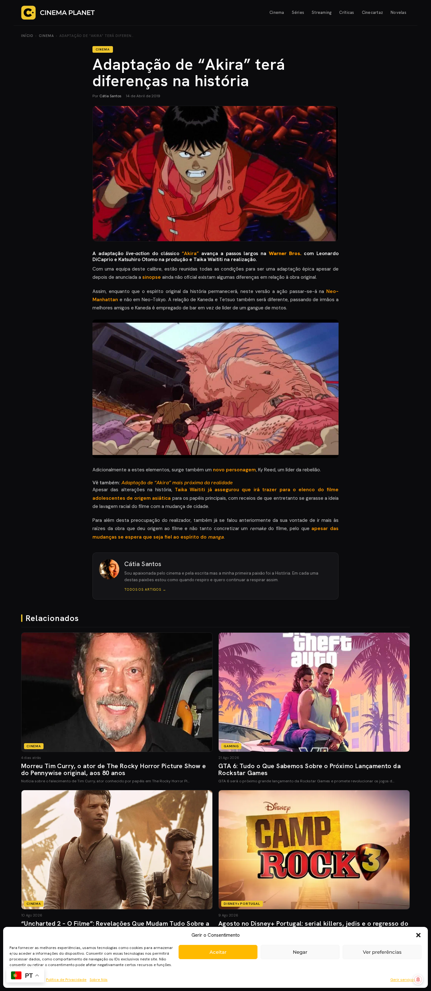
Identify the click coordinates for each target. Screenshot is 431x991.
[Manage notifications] (418, 980)
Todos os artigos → (145, 589)
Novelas (398, 12)
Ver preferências (382, 952)
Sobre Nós (99, 979)
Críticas (346, 12)
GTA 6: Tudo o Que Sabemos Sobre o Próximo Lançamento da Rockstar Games (309, 769)
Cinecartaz (372, 12)
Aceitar (218, 952)
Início (27, 35)
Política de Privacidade (66, 979)
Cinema (276, 12)
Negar (300, 952)
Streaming (322, 12)
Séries (298, 12)
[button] (418, 935)
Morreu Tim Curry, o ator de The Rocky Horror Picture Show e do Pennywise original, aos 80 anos (113, 769)
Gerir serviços (402, 979)
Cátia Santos (110, 96)
